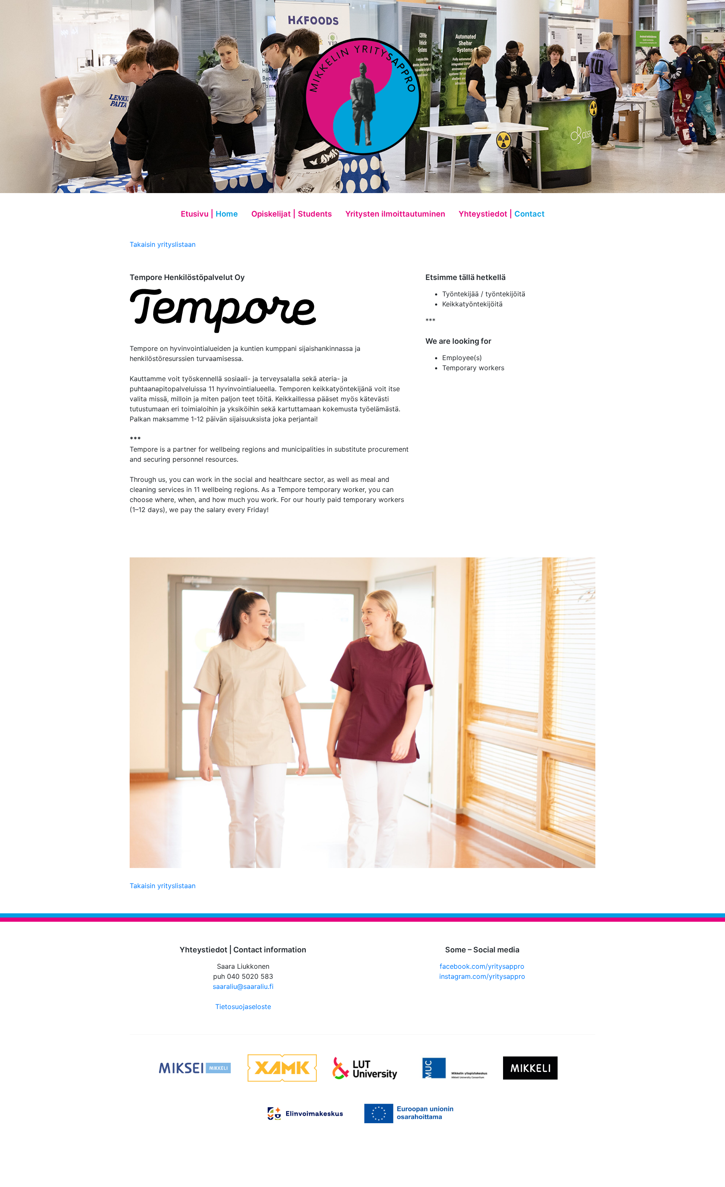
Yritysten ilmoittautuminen (395, 213)
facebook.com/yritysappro (482, 966)
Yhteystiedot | (502, 213)
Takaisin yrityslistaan (163, 244)
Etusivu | (209, 213)
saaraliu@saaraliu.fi (243, 986)
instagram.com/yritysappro (482, 976)
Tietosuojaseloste (243, 1006)
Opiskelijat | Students (291, 213)
